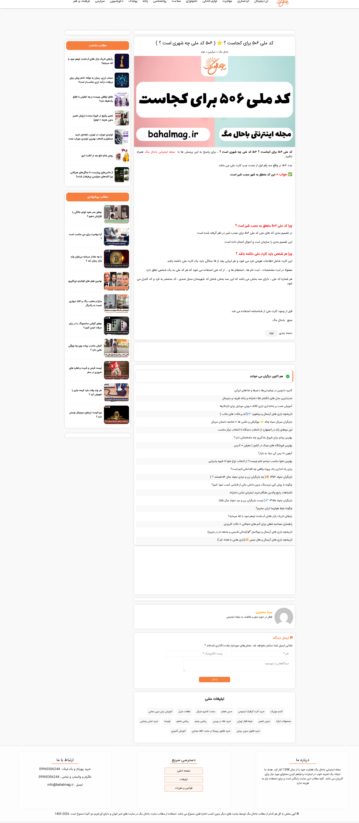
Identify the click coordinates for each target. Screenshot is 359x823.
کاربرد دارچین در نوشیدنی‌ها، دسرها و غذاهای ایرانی (263, 390)
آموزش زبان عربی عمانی (160, 712)
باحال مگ (223, 52)
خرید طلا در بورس (222, 721)
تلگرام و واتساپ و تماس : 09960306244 (65, 777)
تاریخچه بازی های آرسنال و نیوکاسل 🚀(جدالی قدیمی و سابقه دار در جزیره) (250, 532)
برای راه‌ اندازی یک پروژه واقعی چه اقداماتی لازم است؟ (261, 469)
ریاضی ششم (183, 721)
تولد (203, 52)
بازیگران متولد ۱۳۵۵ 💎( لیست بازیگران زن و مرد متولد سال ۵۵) (255, 500)
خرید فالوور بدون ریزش (248, 731)
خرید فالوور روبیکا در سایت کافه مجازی (211, 731)
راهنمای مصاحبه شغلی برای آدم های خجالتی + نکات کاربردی (258, 524)
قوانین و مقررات (183, 788)
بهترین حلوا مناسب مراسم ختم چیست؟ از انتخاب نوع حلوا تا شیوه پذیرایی (250, 461)
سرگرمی (212, 52)
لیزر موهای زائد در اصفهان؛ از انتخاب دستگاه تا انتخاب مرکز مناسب (255, 430)
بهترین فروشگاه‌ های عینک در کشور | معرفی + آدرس (263, 445)
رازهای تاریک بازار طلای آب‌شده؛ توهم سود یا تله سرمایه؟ (260, 516)
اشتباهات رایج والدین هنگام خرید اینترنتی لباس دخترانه (261, 492)
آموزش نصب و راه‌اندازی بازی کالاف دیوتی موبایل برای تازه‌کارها (256, 406)
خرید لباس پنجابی (149, 721)
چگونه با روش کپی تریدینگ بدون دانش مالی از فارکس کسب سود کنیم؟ (251, 485)
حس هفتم (226, 712)
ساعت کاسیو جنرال (206, 712)
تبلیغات (184, 779)
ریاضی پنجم (201, 721)
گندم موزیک (277, 712)
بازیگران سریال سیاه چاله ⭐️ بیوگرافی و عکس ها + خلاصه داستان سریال (251, 422)
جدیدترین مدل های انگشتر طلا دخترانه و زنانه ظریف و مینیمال (257, 398)
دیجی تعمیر (264, 721)
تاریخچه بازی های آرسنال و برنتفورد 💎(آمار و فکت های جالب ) (256, 414)
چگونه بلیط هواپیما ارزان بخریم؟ (274, 508)
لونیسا (167, 721)
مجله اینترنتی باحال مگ (160, 152)
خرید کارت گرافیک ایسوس (251, 712)
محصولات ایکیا (283, 721)
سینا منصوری (264, 612)
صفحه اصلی (183, 771)
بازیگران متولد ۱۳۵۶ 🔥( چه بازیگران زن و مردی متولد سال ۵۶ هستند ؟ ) (251, 477)
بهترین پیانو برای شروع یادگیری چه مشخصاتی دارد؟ (263, 437)
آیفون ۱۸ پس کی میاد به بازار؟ (275, 453)
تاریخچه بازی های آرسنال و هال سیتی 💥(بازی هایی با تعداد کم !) (254, 540)
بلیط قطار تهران (244, 721)
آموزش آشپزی (178, 731)
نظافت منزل (184, 712)
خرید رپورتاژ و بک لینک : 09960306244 (65, 769)
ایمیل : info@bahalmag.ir (65, 784)
